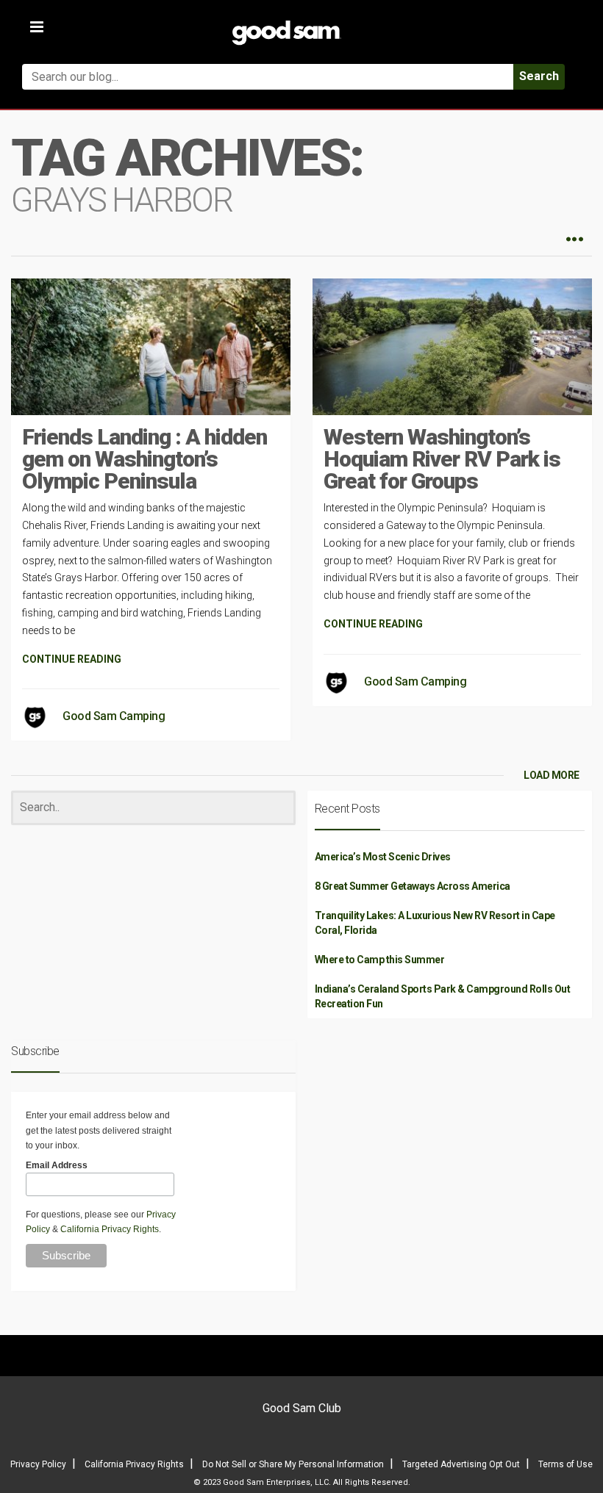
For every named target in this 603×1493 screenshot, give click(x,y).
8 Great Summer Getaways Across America (412, 886)
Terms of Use (565, 1464)
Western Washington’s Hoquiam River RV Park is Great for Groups (442, 459)
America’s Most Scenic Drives (383, 857)
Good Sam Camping (114, 716)
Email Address (57, 1165)
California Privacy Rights (109, 1229)
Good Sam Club (302, 1408)
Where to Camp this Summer (380, 959)
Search (539, 76)
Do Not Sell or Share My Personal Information (293, 1464)
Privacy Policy (38, 1464)
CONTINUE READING (71, 659)
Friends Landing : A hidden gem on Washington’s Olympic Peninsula (144, 459)
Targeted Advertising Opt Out (461, 1464)
